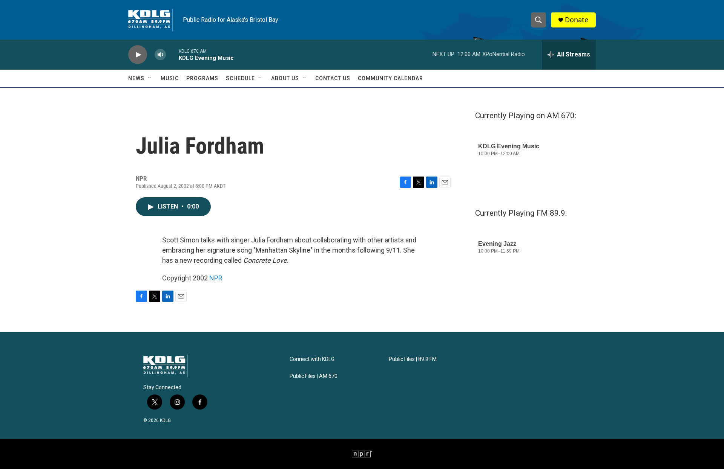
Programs (202, 78)
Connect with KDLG (312, 359)
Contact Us (332, 78)
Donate (576, 20)
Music (170, 78)
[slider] (172, 54)
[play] (138, 54)
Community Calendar (390, 78)
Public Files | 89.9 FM (413, 359)
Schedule (240, 78)
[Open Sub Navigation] (150, 78)
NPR (215, 278)
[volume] (160, 54)
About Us (285, 78)
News (136, 78)
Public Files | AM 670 (313, 376)
